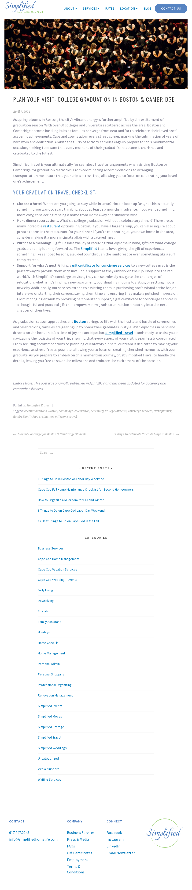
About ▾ (70, 9)
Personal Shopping (51, 674)
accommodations (35, 411)
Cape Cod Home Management (58, 559)
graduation (46, 416)
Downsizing (46, 601)
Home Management (51, 653)
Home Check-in (48, 643)
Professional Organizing (55, 685)
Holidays (44, 632)
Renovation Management (55, 695)
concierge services (140, 411)
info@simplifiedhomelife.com (33, 839)
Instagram (115, 839)
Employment (77, 859)
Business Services (51, 548)
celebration (81, 411)
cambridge (66, 411)
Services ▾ (91, 9)
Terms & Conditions (76, 869)
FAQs (71, 846)
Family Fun (30, 416)
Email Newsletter (121, 853)
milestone (61, 416)
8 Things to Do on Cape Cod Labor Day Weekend (71, 510)
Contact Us (171, 9)
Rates (109, 9)
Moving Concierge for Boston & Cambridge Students (51, 434)
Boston (80, 321)
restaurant (51, 226)
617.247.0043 (19, 832)
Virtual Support (48, 769)
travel (73, 416)
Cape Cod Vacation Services (57, 569)
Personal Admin (49, 664)
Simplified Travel (119, 332)
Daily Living (45, 590)
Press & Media (78, 839)
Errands (43, 611)
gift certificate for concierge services (101, 265)
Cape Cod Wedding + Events (57, 580)
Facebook (114, 832)
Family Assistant (49, 622)
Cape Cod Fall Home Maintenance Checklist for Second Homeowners (86, 489)
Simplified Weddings (52, 748)
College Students (116, 411)
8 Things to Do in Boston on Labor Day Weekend (71, 479)
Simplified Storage (51, 727)
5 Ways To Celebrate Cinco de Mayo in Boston (144, 434)
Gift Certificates (79, 853)
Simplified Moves (50, 716)
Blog (147, 9)
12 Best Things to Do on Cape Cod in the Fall (68, 521)
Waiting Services (49, 779)
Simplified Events (50, 706)
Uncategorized (48, 758)
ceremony (97, 411)
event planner (163, 411)
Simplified (89, 248)
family (17, 416)
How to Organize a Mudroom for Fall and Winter (71, 500)
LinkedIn (113, 846)
